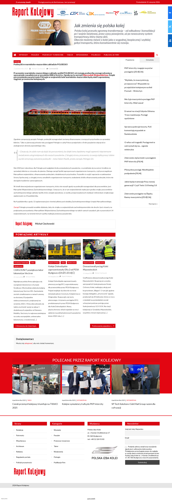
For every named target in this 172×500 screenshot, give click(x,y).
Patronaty (20, 435)
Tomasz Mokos (30, 277)
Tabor (70, 55)
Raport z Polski (54, 262)
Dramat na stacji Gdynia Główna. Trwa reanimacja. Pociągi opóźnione (139, 115)
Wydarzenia (82, 55)
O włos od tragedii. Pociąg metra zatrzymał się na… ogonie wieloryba (139, 146)
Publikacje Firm (111, 55)
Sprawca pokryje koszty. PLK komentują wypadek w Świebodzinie (138, 130)
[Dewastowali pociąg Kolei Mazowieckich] (99, 249)
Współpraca (21, 441)
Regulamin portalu (23, 457)
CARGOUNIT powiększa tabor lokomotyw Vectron (28, 272)
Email (127, 438)
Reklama (19, 452)
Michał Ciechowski (38, 69)
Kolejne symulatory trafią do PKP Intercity (82, 404)
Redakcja (19, 430)
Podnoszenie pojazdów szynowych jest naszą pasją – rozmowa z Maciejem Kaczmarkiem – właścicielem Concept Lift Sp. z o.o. (103, 326)
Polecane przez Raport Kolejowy (86, 360)
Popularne (130, 60)
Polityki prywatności (24, 462)
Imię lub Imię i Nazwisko (134, 429)
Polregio (95, 55)
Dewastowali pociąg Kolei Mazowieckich (95, 268)
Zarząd (16, 207)
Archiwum (20, 446)
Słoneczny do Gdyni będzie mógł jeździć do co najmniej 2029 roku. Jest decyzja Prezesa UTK (28, 326)
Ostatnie (150, 60)
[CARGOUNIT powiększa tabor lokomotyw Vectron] (30, 249)
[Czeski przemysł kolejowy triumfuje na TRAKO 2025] (36, 379)
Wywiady (23, 55)
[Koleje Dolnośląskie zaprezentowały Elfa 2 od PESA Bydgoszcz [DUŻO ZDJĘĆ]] (64, 249)
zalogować (28, 343)
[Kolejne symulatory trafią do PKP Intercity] (86, 379)
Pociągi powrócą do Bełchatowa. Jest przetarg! (56, 2)
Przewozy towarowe (52, 55)
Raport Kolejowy (67, 276)
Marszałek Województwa (95, 75)
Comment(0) (53, 69)
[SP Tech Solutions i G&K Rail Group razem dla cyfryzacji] (136, 379)
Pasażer (35, 55)
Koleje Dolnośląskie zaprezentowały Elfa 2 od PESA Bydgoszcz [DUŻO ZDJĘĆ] (63, 269)
